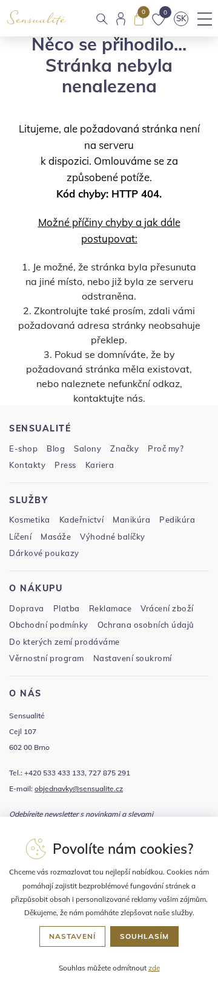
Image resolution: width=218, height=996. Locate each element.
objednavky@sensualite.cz (79, 788)
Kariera (99, 465)
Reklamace (110, 608)
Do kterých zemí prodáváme (64, 642)
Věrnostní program (46, 658)
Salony (87, 448)
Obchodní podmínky (48, 625)
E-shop (23, 448)
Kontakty (27, 465)
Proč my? (165, 448)
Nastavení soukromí (132, 658)
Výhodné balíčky (112, 536)
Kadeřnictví (81, 519)
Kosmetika (29, 519)
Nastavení (72, 936)
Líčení (20, 536)
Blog (56, 448)
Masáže (56, 536)
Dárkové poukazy (44, 553)
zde (154, 967)
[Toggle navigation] (204, 19)
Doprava (26, 608)
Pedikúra (177, 519)
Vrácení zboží (167, 608)
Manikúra (131, 519)
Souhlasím (144, 936)
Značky (124, 448)
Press (65, 465)
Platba (66, 608)
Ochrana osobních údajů (145, 625)
